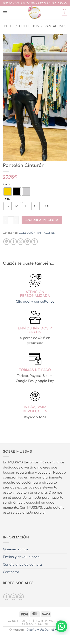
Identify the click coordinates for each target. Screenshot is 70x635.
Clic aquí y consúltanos (35, 301)
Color (6, 184)
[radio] (7, 191)
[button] (5, 12)
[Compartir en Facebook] (13, 241)
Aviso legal (17, 621)
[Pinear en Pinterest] (27, 241)
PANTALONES (55, 26)
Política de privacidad (44, 621)
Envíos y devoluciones (21, 557)
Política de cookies (35, 624)
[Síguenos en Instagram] (13, 596)
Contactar (11, 572)
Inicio (9, 26)
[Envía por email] (20, 241)
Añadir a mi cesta (41, 220)
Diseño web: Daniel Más (43, 629)
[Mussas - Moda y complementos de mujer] (34, 13)
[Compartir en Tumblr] (34, 241)
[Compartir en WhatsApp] (6, 241)
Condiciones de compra (22, 564)
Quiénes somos (15, 549)
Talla (6, 199)
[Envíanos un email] (20, 596)
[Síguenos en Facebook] (6, 596)
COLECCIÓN (29, 26)
